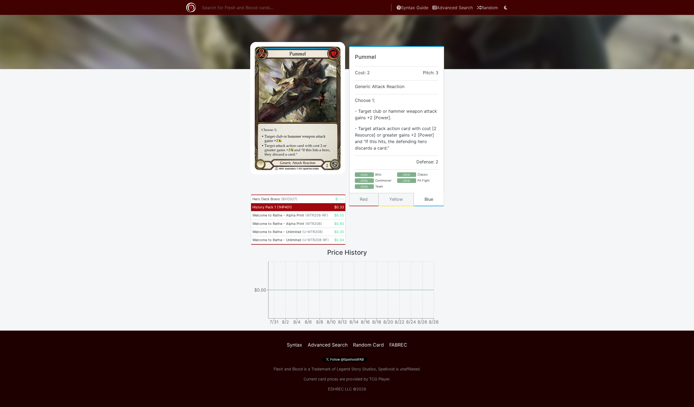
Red (364, 199)
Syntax (294, 345)
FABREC (398, 345)
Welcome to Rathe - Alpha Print (290, 215)
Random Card (368, 345)
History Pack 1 (272, 207)
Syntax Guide (414, 7)
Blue (429, 199)
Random (489, 7)
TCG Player (379, 379)
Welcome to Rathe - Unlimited (287, 232)
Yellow (396, 199)
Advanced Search (455, 7)
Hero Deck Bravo (274, 199)
